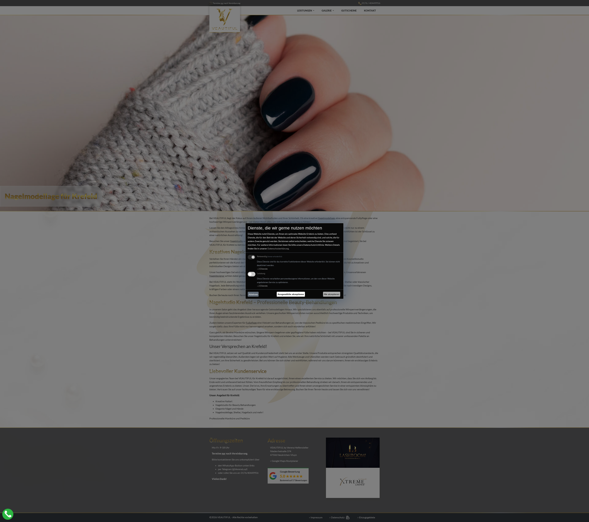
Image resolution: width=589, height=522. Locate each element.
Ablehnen (253, 294)
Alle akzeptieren (331, 294)
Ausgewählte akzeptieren (291, 294)
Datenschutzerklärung (278, 248)
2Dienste (262, 268)
